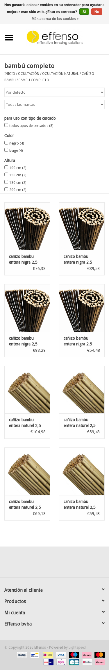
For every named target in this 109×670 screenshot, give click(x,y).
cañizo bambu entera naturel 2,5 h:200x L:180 (80, 422)
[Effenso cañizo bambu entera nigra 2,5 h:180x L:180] (82, 226)
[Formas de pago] (21, 655)
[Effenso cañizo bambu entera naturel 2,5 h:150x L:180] (82, 471)
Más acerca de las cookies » (55, 19)
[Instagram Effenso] (75, 564)
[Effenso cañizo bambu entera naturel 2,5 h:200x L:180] (82, 390)
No (96, 12)
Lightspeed (77, 647)
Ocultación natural (60, 74)
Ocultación (28, 74)
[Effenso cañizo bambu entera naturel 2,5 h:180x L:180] (27, 471)
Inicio (9, 74)
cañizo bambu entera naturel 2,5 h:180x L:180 (25, 504)
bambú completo (34, 80)
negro (16, 143)
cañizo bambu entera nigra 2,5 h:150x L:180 (23, 259)
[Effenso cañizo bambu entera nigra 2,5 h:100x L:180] (82, 308)
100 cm (17, 168)
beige (16, 151)
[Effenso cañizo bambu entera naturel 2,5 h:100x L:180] (27, 390)
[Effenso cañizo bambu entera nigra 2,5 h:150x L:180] (27, 226)
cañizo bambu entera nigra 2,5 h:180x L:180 (78, 259)
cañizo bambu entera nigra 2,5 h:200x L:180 (23, 341)
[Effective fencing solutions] (63, 37)
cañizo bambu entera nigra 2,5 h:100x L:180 (78, 341)
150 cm (17, 175)
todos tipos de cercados (31, 126)
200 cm (17, 190)
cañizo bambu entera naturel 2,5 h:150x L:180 (80, 504)
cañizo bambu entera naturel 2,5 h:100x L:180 (25, 422)
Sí (84, 12)
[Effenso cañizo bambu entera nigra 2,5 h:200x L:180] (27, 308)
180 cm (17, 183)
